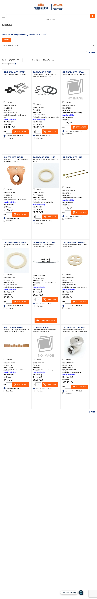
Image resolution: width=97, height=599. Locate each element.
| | (40, 60)
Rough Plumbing (7, 25)
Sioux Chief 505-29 (13, 157)
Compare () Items (8, 64)
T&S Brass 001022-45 (44, 157)
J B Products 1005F (14, 72)
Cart (50, 19)
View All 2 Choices (48, 320)
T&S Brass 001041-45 (73, 242)
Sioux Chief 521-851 (14, 327)
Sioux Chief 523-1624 (44, 242)
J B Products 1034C (73, 72)
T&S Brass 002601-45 (15, 242)
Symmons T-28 (40, 327)
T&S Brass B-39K (42, 72)
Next (93, 52)
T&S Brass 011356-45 (73, 327)
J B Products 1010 (72, 157)
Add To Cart (22, 131)
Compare (9, 102)
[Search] (92, 16)
